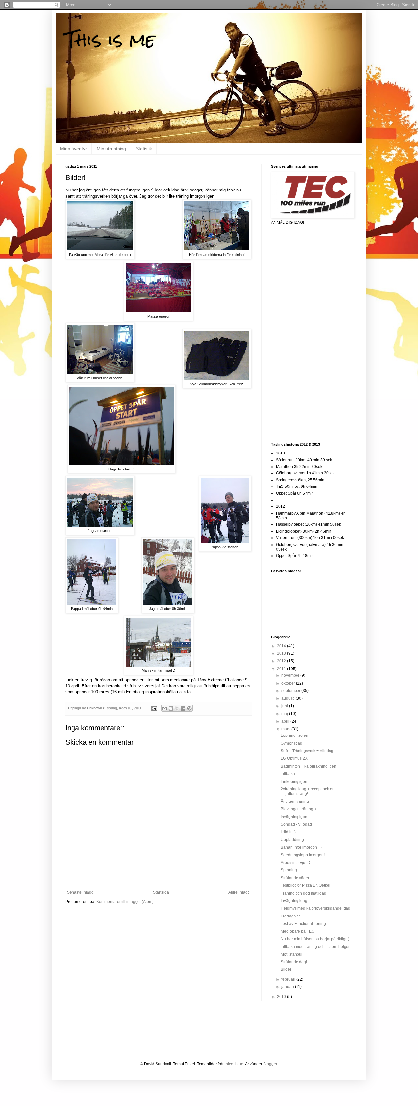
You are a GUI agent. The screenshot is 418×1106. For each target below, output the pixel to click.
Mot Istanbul (291, 954)
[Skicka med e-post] (164, 708)
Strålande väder (295, 878)
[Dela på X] (177, 708)
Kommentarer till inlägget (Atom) (124, 902)
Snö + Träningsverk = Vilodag (307, 751)
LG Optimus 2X (294, 758)
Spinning (289, 870)
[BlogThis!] (171, 708)
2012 (282, 661)
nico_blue (234, 1064)
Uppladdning (292, 839)
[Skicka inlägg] (154, 708)
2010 (282, 996)
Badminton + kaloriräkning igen (308, 766)
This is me (110, 40)
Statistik (144, 148)
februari (288, 979)
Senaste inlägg (80, 892)
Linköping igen (294, 781)
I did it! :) (288, 832)
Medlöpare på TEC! (298, 931)
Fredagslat (290, 916)
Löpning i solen (294, 735)
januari (288, 986)
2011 (282, 669)
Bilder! (286, 969)
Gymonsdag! (292, 743)
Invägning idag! (294, 901)
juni (285, 706)
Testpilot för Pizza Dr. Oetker (305, 885)
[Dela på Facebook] (183, 708)
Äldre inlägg (239, 892)
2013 (282, 653)
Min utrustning (111, 148)
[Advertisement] (297, 333)
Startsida (161, 892)
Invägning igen (294, 817)
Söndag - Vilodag (296, 824)
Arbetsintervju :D (295, 862)
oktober (288, 683)
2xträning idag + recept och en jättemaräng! (308, 791)
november (290, 675)
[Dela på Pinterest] (189, 708)
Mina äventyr (73, 148)
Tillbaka (288, 773)
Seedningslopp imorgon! (303, 855)
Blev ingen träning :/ (298, 809)
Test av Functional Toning (303, 923)
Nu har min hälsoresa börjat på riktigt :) (315, 939)
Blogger (270, 1064)
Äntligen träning (295, 801)
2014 (282, 646)
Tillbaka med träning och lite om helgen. (316, 946)
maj (285, 713)
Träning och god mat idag (303, 893)
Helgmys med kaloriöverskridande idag (315, 908)
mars (286, 729)
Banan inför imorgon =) (301, 847)
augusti (288, 698)
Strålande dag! (294, 962)
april (285, 721)
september (291, 690)
